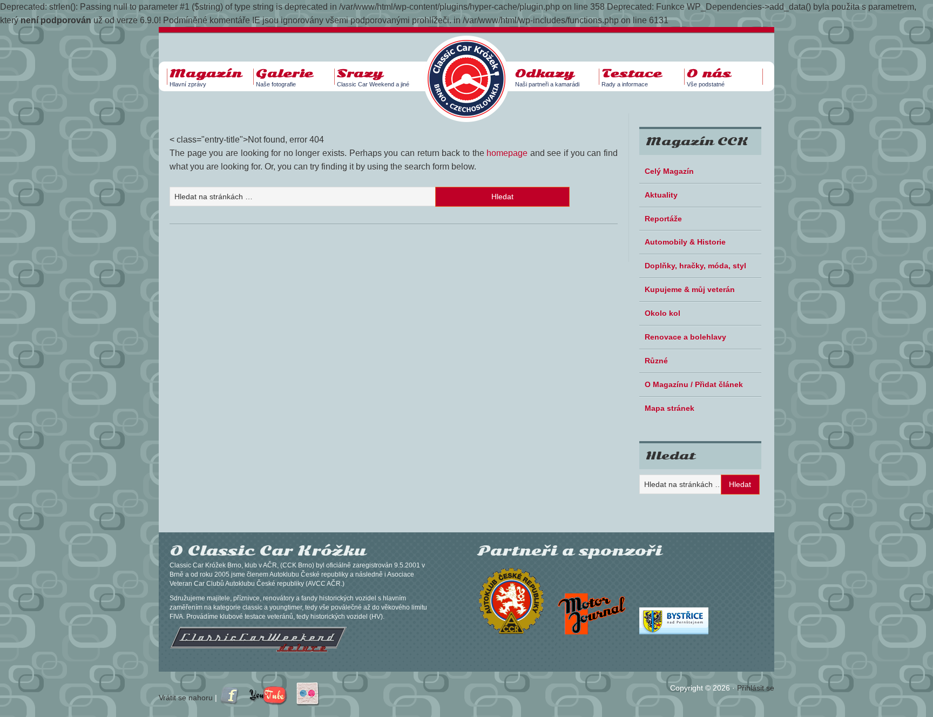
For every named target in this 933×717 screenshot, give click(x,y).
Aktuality (661, 195)
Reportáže (663, 218)
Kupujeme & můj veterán (690, 289)
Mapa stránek (669, 408)
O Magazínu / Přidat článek (694, 384)
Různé (656, 360)
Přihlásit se (755, 688)
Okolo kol (662, 313)
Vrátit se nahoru (186, 697)
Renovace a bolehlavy (685, 337)
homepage (507, 153)
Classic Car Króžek (472, 70)
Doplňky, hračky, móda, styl (695, 265)
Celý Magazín (669, 171)
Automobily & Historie (685, 242)
